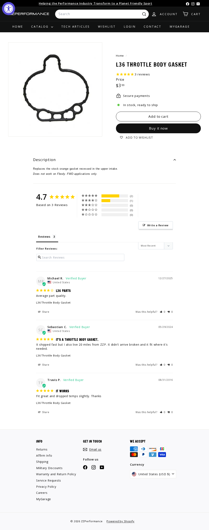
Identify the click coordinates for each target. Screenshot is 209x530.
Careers (41, 493)
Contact (152, 26)
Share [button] (45, 312)
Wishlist (107, 26)
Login (130, 26)
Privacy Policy (46, 487)
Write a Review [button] (158, 225)
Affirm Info (44, 455)
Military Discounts (49, 468)
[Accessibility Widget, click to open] (8, 8)
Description (44, 159)
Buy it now (158, 128)
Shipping (42, 462)
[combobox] (102, 14)
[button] (162, 312)
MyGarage (180, 26)
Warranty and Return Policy (56, 474)
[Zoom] (55, 89)
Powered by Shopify (121, 521)
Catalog (40, 26)
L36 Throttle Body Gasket (53, 302)
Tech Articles (75, 26)
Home (17, 26)
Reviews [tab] (44, 237)
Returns (41, 449)
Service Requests (48, 480)
